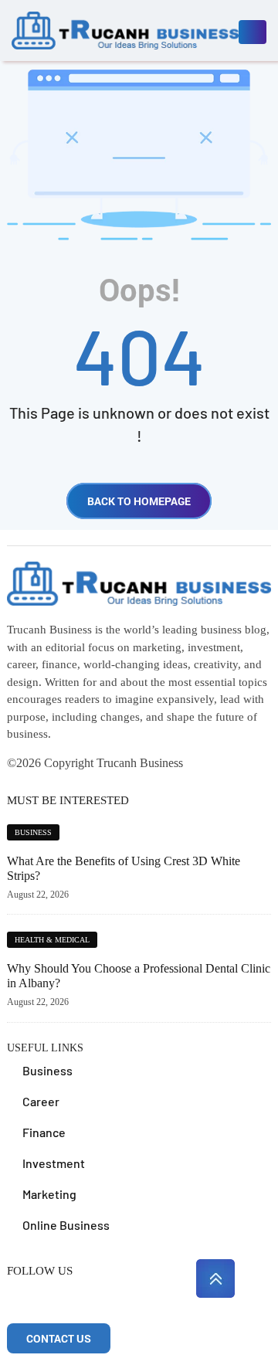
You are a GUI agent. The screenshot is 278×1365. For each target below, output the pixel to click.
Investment (53, 1163)
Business (33, 832)
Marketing (49, 1194)
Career (40, 1101)
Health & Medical (52, 939)
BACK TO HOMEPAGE (139, 501)
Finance (44, 1132)
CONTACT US (58, 1338)
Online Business (66, 1224)
